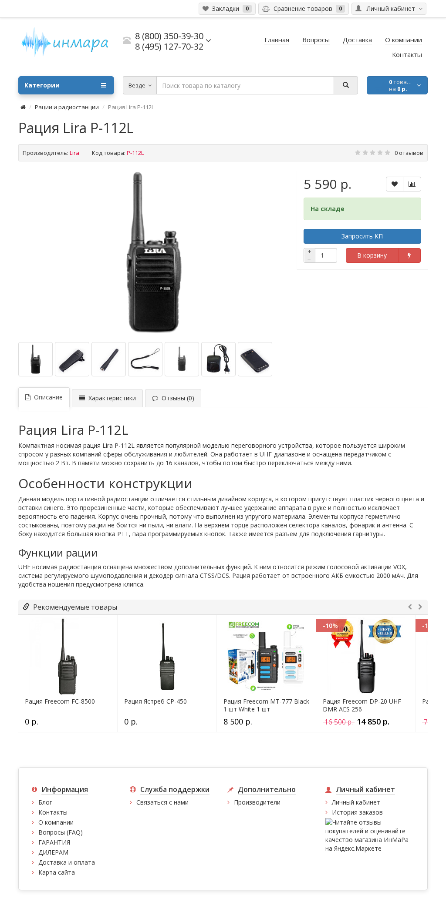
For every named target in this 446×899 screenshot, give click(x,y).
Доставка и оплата (66, 862)
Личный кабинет (356, 802)
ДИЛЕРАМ (53, 852)
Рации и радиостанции (67, 107)
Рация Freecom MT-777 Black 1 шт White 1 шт (266, 705)
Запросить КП (362, 236)
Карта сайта (56, 872)
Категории (42, 85)
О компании (56, 822)
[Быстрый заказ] (409, 255)
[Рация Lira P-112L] (153, 252)
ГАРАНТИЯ (54, 842)
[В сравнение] (412, 184)
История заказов (357, 812)
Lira (74, 153)
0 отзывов (409, 153)
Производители (257, 802)
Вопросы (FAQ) (60, 832)
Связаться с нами (162, 802)
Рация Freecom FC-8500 (60, 701)
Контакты (53, 812)
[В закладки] (394, 184)
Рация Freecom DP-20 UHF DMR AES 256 (362, 705)
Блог (45, 802)
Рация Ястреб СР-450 (155, 701)
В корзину (372, 255)
